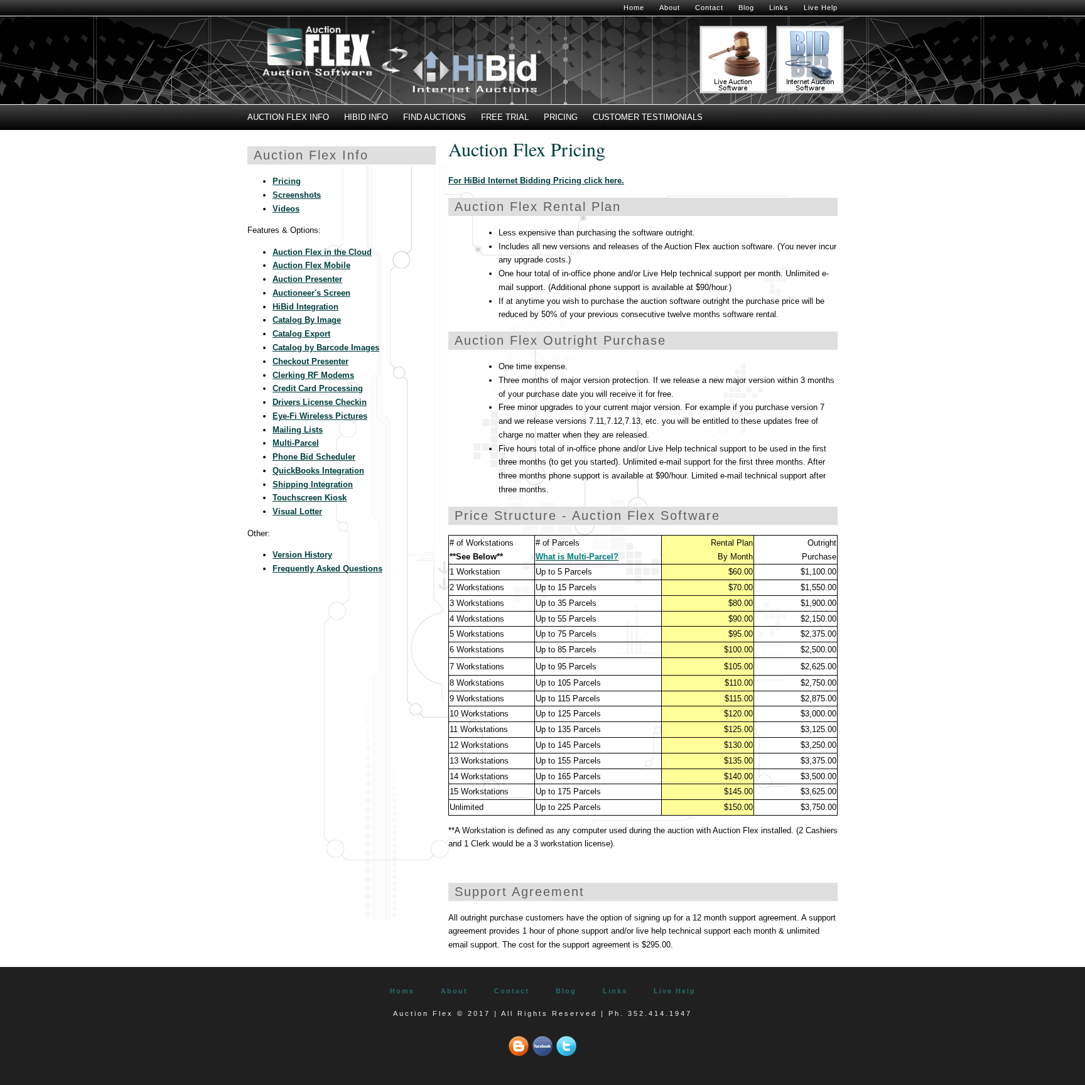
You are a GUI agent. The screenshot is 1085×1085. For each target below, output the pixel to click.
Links (779, 7)
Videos (286, 208)
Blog (746, 7)
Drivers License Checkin (320, 402)
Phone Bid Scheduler (314, 457)
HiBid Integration (305, 306)
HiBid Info (366, 117)
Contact (709, 7)
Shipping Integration (313, 484)
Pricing (561, 117)
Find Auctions (434, 117)
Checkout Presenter (310, 361)
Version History (302, 554)
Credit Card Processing (318, 388)
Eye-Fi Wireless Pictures (320, 416)
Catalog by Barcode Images (326, 347)
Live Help (821, 7)
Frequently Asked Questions (327, 568)
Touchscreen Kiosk (310, 497)
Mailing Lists (298, 430)
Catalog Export (301, 333)
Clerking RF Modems (313, 375)
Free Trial (505, 117)
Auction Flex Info (288, 117)
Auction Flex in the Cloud (322, 252)
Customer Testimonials (648, 117)
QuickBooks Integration (318, 470)
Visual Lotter (297, 511)
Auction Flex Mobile (311, 265)
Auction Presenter (307, 279)
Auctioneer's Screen (311, 293)
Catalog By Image (307, 320)
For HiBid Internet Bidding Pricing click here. (536, 180)
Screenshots (297, 195)
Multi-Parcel (296, 443)
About (669, 7)
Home (633, 7)
